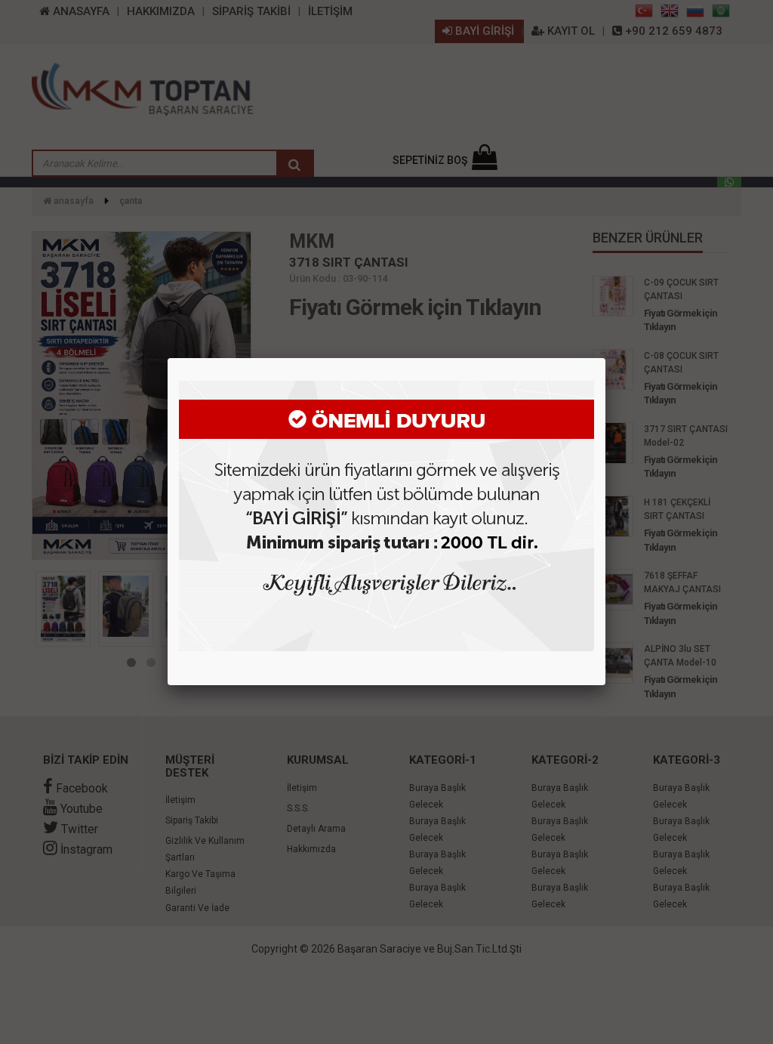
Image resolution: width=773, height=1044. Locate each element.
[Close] (605, 358)
